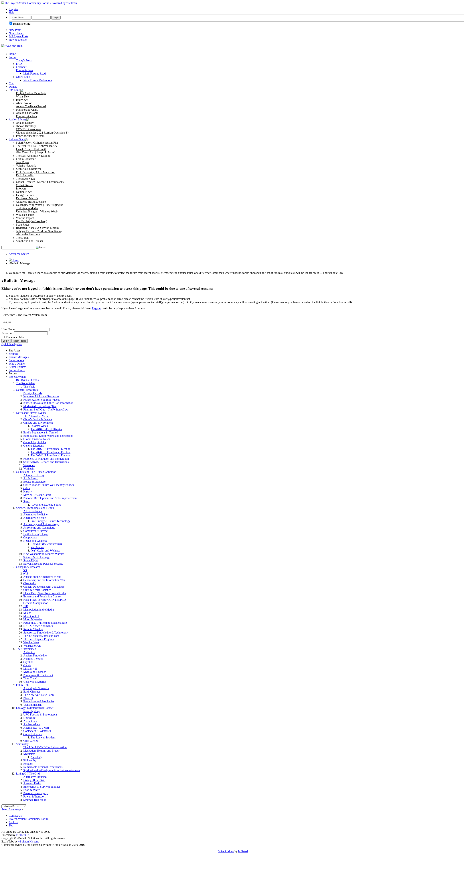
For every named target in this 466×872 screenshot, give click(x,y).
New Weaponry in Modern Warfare (43, 553)
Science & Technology (36, 557)
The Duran (22, 237)
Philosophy (29, 760)
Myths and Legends (34, 671)
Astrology (36, 757)
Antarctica (29, 652)
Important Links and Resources (41, 396)
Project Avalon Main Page (31, 93)
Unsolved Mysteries (34, 681)
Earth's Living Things (35, 534)
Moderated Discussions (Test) (40, 406)
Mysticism (29, 753)
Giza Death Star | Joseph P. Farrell (35, 152)
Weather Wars (31, 642)
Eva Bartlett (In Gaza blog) (31, 221)
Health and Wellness (35, 540)
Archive (13, 822)
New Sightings (31, 711)
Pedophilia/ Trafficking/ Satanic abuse (45, 622)
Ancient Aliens (31, 724)
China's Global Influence (37, 419)
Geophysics (30, 537)
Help (11, 12)
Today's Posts (24, 60)
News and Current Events (31, 412)
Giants (27, 665)
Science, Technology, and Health (35, 507)
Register (13, 9)
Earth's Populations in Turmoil (40, 432)
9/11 (25, 573)
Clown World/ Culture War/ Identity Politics (48, 484)
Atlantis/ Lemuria (33, 658)
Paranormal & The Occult (38, 675)
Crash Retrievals (32, 734)
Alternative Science (34, 517)
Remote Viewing (33, 629)
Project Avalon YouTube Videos (41, 399)
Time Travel (30, 678)
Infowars (21, 188)
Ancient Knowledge (35, 655)
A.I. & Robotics (32, 511)
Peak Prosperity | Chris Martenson (35, 172)
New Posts (15, 29)
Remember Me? (21, 23)
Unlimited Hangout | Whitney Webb (37, 211)
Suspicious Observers (28, 168)
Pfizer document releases (30, 135)
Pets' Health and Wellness (45, 550)
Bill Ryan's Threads (27, 380)
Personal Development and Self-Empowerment (50, 498)
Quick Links (23, 76)
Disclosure (29, 717)
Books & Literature (34, 481)
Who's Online (17, 363)
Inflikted (243, 851)
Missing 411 (30, 668)
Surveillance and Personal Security (43, 563)
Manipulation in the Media (38, 609)
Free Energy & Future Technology (50, 521)
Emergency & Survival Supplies (41, 786)
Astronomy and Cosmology (39, 527)
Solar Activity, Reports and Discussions (46, 462)
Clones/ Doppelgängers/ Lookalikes (43, 586)
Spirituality (22, 744)
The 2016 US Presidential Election (50, 448)
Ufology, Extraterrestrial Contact (34, 707)
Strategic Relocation (34, 799)
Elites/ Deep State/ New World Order (44, 593)
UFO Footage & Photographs (40, 714)
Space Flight (30, 560)
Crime (26, 488)
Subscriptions (16, 360)
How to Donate (18, 39)
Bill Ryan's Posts (18, 36)
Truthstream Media (27, 208)
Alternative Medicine (35, 514)
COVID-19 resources (28, 129)
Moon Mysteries (32, 619)
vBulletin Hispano (28, 841)
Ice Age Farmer (25, 195)
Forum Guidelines (26, 116)
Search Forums (17, 366)
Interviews (22, 99)
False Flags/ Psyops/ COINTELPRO (44, 599)
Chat (11, 83)
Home (12, 53)
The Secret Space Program (38, 639)
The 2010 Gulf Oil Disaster (46, 429)
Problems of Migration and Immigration (46, 458)
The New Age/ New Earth (38, 694)
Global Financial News (36, 439)
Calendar (21, 67)
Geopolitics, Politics (34, 442)
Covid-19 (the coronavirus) (46, 544)
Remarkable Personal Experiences (42, 767)
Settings (13, 353)
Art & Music (30, 478)
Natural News (24, 191)
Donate (13, 86)
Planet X (28, 698)
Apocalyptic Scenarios (36, 688)
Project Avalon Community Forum (28, 818)
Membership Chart (26, 109)
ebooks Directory (26, 126)
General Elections (33, 445)
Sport (26, 501)
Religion (28, 763)
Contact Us (15, 815)
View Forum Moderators (37, 80)
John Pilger (22, 162)
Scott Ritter (22, 224)
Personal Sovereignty (35, 793)
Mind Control (31, 616)
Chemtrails (29, 583)
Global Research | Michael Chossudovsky (40, 181)
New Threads (16, 33)
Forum (12, 57)
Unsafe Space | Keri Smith (31, 149)
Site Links (14, 89)
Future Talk (22, 685)
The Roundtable (25, 383)
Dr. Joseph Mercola (27, 198)
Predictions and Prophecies (38, 701)
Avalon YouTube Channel (31, 106)
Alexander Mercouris (28, 234)
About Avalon (24, 103)
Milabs (27, 612)
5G (25, 570)
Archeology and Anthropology (41, 524)
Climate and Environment (38, 422)
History (27, 491)
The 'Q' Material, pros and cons (41, 635)
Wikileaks (29, 468)
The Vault (29, 386)
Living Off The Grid (28, 773)
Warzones (29, 465)
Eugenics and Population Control (42, 596)
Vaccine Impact (25, 218)
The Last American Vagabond (33, 155)
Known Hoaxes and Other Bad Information (48, 402)
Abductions (30, 721)
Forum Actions (24, 70)
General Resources (27, 389)
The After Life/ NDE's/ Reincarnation (45, 747)
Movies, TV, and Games (37, 494)
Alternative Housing (35, 776)
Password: (7, 333)
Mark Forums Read (34, 73)
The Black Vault (25, 178)
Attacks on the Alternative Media (42, 576)
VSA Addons (226, 851)
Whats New (23, 96)
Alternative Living (33, 475)
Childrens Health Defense (31, 201)
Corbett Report (24, 185)
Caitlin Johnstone (26, 159)
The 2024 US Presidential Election (50, 455)
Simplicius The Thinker (29, 241)
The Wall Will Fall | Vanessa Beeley (36, 145)
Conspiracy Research (28, 566)
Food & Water (31, 789)
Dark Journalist (24, 175)
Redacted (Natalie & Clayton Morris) (37, 227)
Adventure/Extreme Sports (46, 504)
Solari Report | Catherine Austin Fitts (37, 142)
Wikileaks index (25, 214)
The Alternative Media (36, 416)
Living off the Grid (34, 780)
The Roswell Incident (43, 737)
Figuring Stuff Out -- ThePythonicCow (45, 409)
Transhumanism (32, 704)
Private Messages (19, 357)
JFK (25, 606)
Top (11, 825)
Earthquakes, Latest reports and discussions (48, 435)
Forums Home (17, 370)
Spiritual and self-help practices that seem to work (51, 770)
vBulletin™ (22, 834)
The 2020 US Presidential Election (50, 452)
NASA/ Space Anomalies (38, 625)
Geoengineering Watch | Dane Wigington (39, 204)
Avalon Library (17, 119)
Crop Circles (30, 740)
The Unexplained (26, 648)
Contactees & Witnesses (37, 730)
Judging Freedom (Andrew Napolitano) (39, 231)
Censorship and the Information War (44, 580)
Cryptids (28, 662)
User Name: (8, 329)
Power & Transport (34, 796)
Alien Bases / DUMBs (36, 727)
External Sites (17, 139)
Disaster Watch (39, 425)
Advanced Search (19, 253)
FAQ (19, 63)
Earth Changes (31, 691)
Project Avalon (17, 376)
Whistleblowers (32, 645)
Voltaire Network (26, 165)
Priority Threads (32, 393)
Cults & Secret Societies (37, 589)
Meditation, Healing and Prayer (41, 750)
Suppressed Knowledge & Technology (45, 632)
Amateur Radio (32, 783)
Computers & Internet (35, 530)
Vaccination (37, 547)
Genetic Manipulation (35, 603)
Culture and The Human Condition (36, 471)
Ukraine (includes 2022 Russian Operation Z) (42, 132)
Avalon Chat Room (27, 112)
